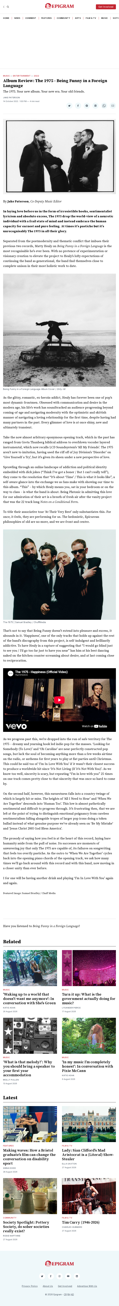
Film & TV (91, 18)
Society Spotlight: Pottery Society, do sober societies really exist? (26, 1227)
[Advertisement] (59, 45)
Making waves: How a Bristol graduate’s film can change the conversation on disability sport (29, 1157)
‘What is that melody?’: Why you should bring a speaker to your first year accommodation (29, 1069)
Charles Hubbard (72, 1227)
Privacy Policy (30, 1286)
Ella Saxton (69, 1164)
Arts (78, 18)
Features (46, 18)
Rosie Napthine (11, 1236)
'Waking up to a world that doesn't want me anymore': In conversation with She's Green (29, 998)
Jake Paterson (11, 97)
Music (104, 18)
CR (65, 1294)
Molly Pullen (11, 1080)
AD (72, 1294)
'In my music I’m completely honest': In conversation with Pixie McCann (87, 1066)
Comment (30, 18)
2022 (36, 76)
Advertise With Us (87, 1286)
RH (68, 1294)
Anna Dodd (9, 1168)
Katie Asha (9, 1008)
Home (6, 18)
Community (63, 18)
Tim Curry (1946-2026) (81, 1222)
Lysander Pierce (71, 1008)
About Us (48, 1286)
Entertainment (22, 76)
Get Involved (105, 6)
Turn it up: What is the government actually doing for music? (88, 998)
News (17, 18)
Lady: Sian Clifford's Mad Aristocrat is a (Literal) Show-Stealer (88, 1154)
